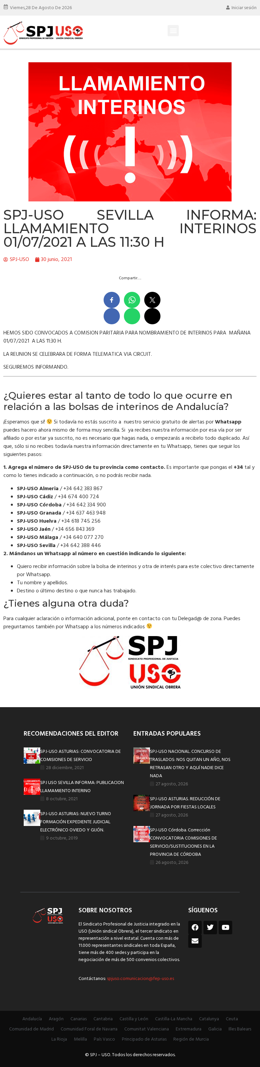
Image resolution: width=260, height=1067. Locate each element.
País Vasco (104, 1039)
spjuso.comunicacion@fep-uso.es (140, 979)
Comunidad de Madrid (31, 1029)
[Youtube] (225, 927)
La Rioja (59, 1039)
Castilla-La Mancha (173, 1019)
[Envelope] (195, 941)
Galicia (215, 1029)
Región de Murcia (191, 1039)
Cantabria (103, 1019)
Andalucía (32, 1019)
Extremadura (188, 1029)
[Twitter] (210, 927)
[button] (173, 30)
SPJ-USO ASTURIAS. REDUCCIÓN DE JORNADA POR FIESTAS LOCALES (185, 803)
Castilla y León (134, 1019)
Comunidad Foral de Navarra (89, 1029)
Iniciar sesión (244, 8)
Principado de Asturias (144, 1039)
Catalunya (209, 1019)
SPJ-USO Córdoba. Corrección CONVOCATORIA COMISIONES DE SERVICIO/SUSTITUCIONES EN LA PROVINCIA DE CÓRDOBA (183, 842)
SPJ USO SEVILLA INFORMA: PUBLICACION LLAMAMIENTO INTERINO (82, 787)
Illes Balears (240, 1029)
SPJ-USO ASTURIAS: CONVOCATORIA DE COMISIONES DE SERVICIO (80, 756)
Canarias (78, 1019)
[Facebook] (195, 927)
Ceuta (232, 1019)
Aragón (56, 1019)
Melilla (80, 1039)
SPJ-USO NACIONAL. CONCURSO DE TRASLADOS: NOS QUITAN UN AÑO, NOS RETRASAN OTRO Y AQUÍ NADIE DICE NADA (190, 764)
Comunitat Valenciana (146, 1029)
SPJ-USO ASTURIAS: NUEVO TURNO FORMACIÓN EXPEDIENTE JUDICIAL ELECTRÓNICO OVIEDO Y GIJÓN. (75, 822)
